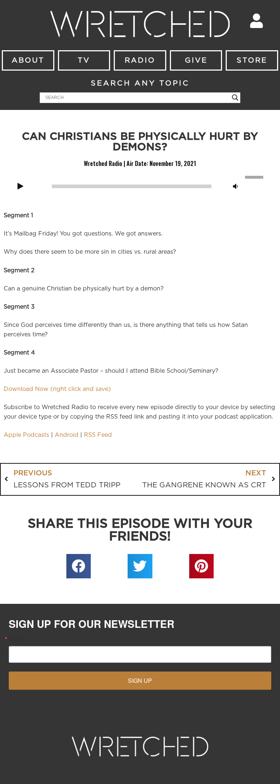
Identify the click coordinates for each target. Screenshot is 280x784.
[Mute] (235, 187)
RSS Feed (98, 435)
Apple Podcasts (26, 435)
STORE (252, 60)
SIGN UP (140, 680)
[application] (140, 185)
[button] (78, 566)
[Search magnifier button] (235, 97)
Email (16, 639)
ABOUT (28, 60)
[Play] (20, 187)
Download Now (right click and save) (57, 389)
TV (84, 60)
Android (66, 435)
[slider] (255, 176)
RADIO (140, 60)
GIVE (196, 60)
